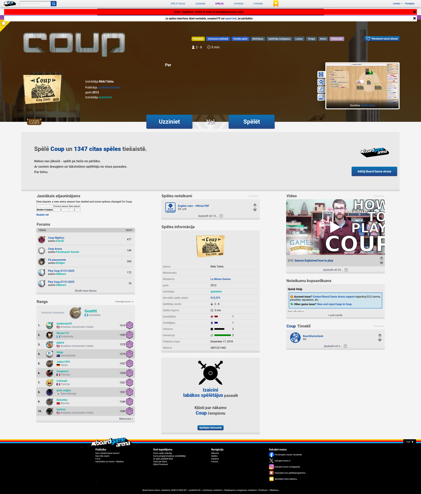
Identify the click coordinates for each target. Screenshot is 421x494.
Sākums (215, 453)
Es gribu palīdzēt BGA (163, 459)
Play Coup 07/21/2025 (61, 270)
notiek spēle (368, 105)
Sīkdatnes (274, 490)
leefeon (61, 409)
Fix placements (57, 259)
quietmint (105, 97)
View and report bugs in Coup (334, 304)
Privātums (263, 490)
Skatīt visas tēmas (86, 290)
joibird (60, 342)
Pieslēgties (409, 3)
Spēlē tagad (178, 3)
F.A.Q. (98, 459)
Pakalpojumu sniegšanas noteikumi (240, 490)
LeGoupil (62, 380)
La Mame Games (109, 87)
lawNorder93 (64, 323)
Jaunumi (200, 3)
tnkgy (60, 352)
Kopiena (239, 3)
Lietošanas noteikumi (212, 490)
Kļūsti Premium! (160, 464)
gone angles (64, 390)
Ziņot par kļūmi (160, 461)
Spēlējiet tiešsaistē (210, 427)
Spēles (219, 3)
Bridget (60, 263)
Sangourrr (63, 371)
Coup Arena (55, 248)
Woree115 (63, 333)
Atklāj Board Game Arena (374, 171)
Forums (258, 3)
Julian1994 (63, 361)
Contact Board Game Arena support (334, 296)
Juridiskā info (194, 490)
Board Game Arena (151, 490)
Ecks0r (60, 240)
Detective (62, 399)
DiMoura (61, 274)
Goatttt (91, 311)
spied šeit (230, 18)
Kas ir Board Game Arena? (107, 453)
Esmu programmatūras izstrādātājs (169, 456)
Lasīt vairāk (335, 315)
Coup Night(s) (56, 237)
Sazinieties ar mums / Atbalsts (109, 461)
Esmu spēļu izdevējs (162, 453)
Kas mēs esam (102, 456)
